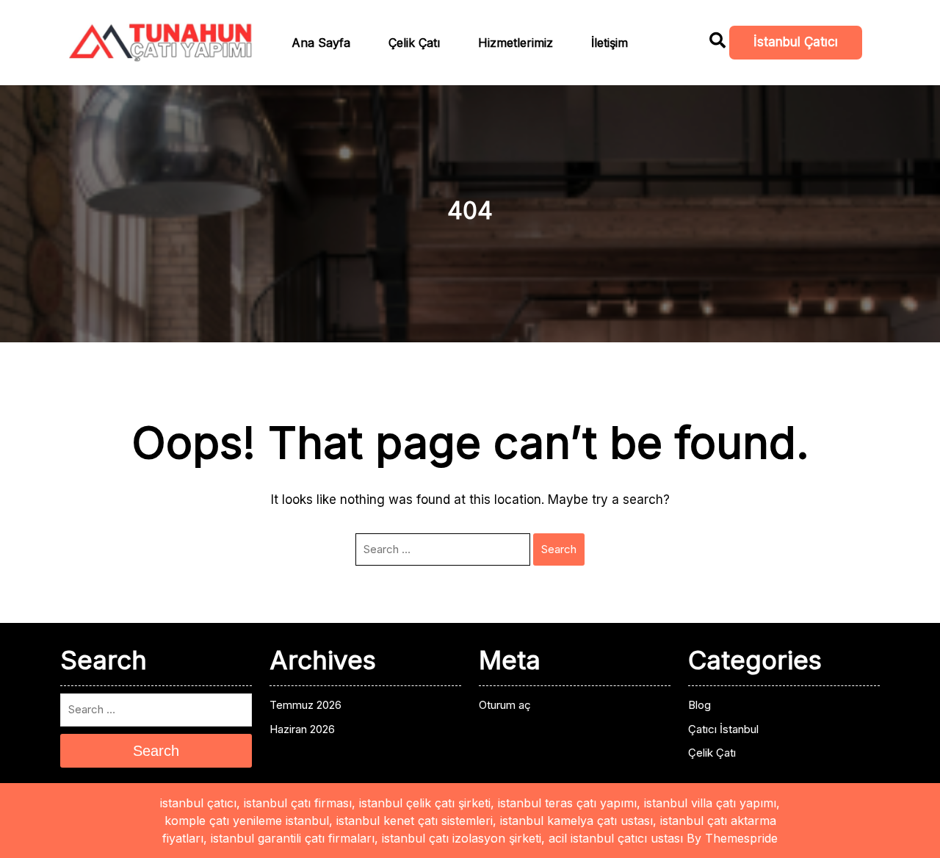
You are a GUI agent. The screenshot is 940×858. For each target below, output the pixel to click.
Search (558, 549)
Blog (699, 705)
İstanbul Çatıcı (795, 42)
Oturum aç (505, 705)
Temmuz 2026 (305, 705)
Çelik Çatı (414, 42)
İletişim (609, 42)
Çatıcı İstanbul (723, 729)
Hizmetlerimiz (515, 42)
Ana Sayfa (321, 42)
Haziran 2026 (302, 729)
